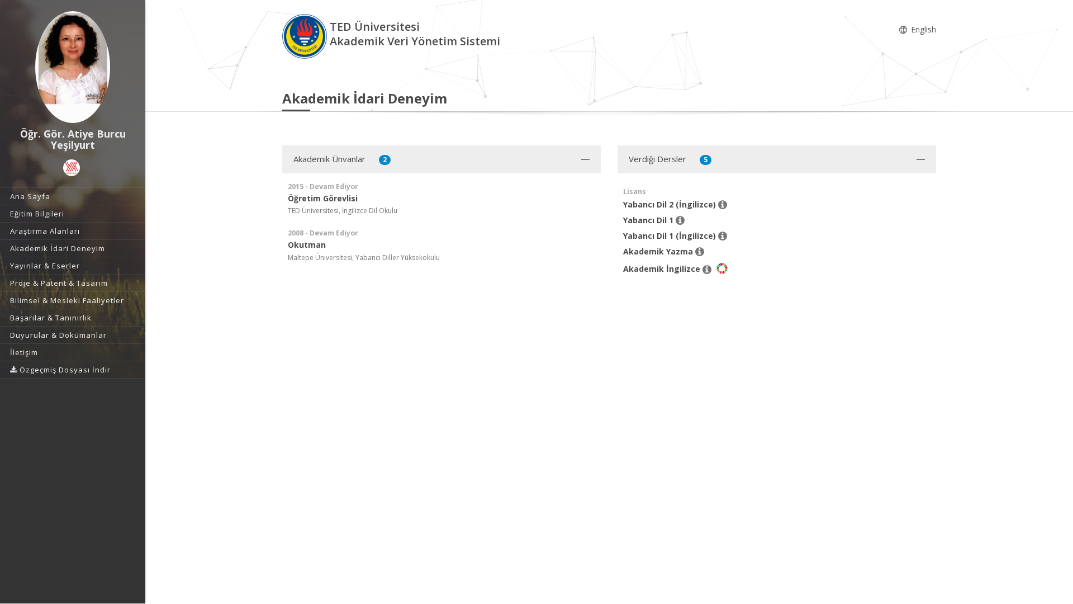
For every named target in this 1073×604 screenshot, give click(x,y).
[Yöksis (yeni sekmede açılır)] (71, 167)
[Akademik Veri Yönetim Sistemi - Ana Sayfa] (306, 35)
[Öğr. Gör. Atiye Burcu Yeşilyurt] (72, 67)
